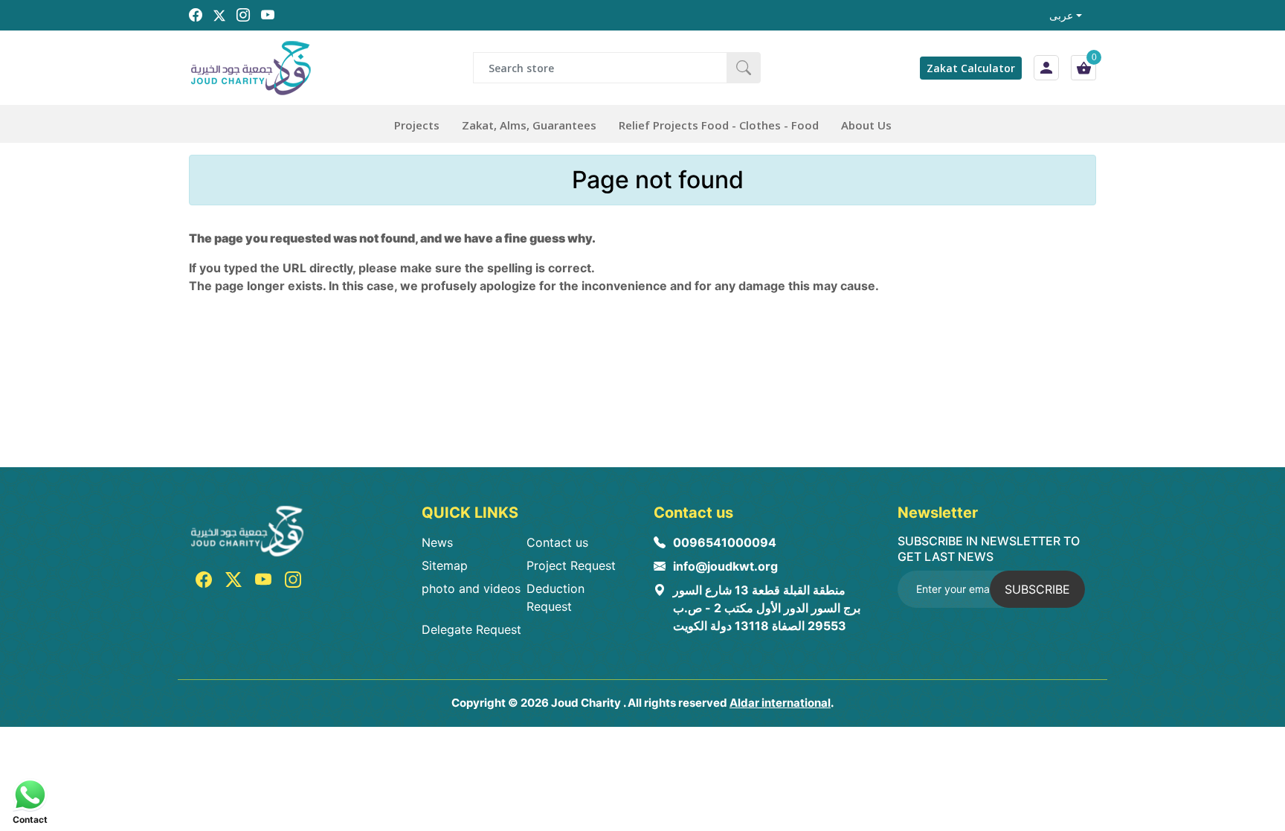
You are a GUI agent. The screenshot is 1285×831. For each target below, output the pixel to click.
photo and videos (471, 588)
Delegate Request (471, 629)
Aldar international (780, 703)
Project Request (571, 565)
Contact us (557, 542)
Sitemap (445, 565)
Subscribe (1037, 589)
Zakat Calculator (971, 68)
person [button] (1046, 68)
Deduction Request (555, 597)
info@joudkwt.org (725, 566)
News (437, 542)
